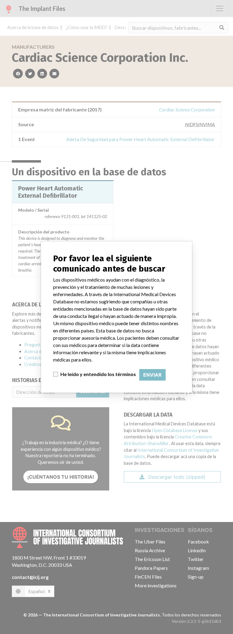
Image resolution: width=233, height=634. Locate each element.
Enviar (152, 375)
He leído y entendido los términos (98, 374)
